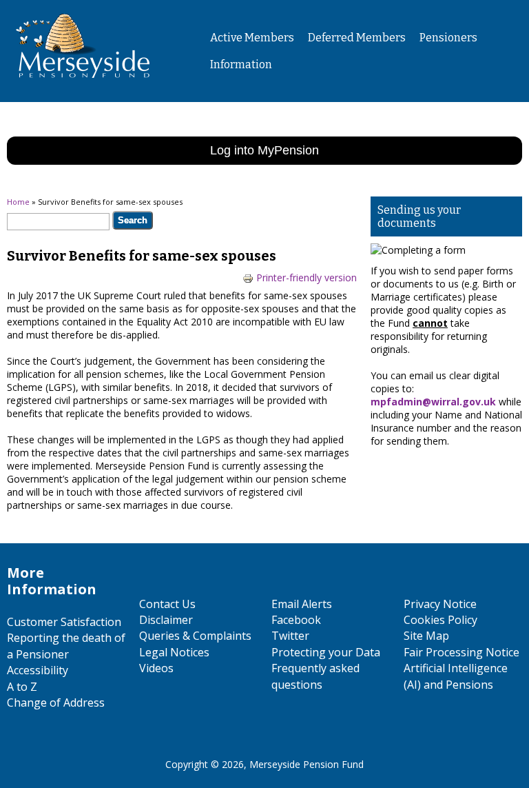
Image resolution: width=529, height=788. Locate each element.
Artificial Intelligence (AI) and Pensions (456, 675)
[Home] (77, 89)
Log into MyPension (264, 150)
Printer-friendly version (306, 277)
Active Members (252, 37)
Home (18, 201)
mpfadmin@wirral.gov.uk (433, 401)
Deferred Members (357, 37)
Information (241, 64)
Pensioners (448, 37)
